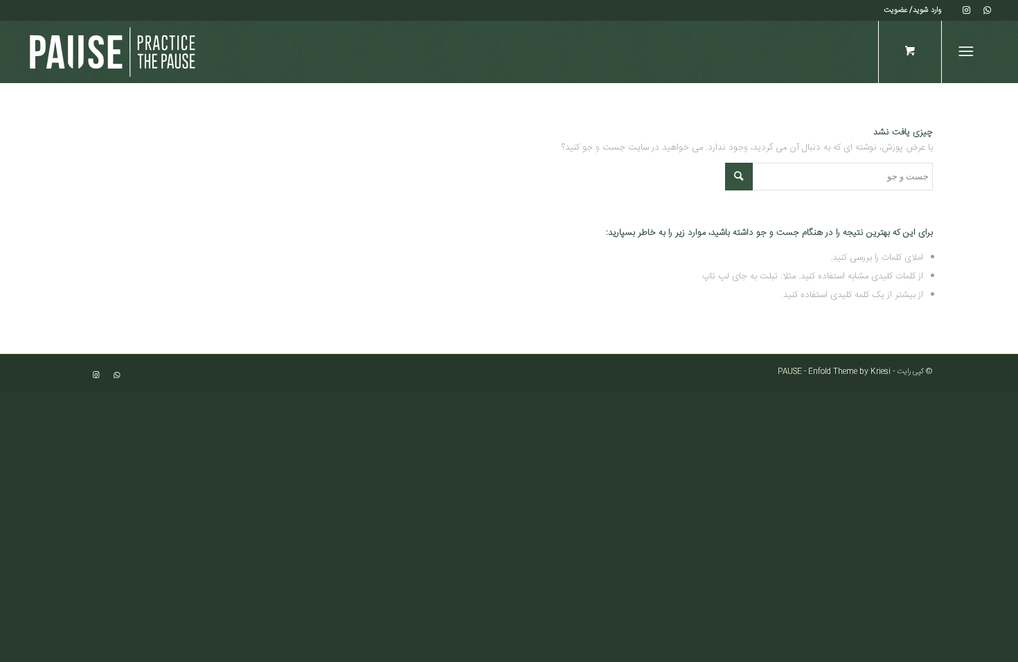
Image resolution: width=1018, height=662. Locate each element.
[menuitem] (913, 10)
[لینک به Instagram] (966, 10)
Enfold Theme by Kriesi (849, 372)
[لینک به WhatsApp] (987, 10)
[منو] (968, 52)
